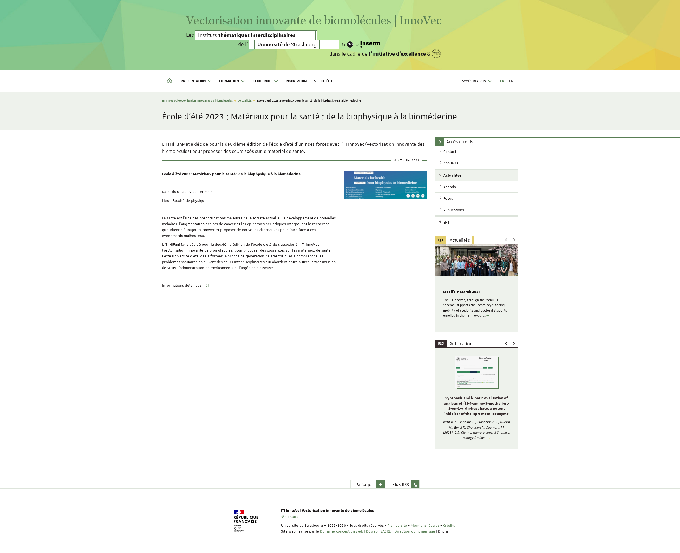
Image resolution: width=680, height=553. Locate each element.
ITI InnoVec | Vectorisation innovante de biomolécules (197, 100)
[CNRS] (350, 44)
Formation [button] (229, 81)
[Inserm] (370, 44)
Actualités (245, 100)
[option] (476, 288)
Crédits (449, 525)
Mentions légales (425, 525)
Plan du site (397, 525)
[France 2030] (436, 53)
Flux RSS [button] (400, 484)
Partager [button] (364, 484)
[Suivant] (514, 240)
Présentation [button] (193, 81)
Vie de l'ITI (323, 81)
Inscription (296, 81)
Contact (291, 516)
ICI (207, 285)
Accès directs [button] (474, 81)
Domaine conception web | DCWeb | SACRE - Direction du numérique (377, 531)
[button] (380, 484)
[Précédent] (506, 240)
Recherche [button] (262, 81)
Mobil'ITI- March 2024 (462, 292)
